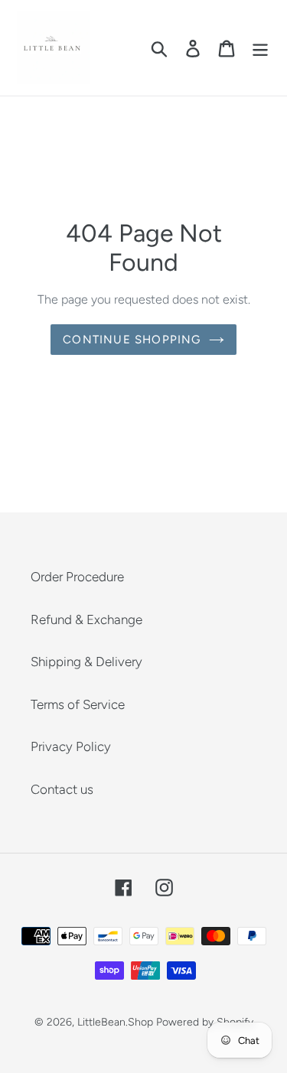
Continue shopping (132, 339)
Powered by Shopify (204, 1022)
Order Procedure (77, 576)
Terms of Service (78, 704)
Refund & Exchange (86, 619)
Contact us (62, 789)
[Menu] (260, 48)
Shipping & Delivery (86, 661)
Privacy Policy (71, 746)
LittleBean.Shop (115, 1022)
